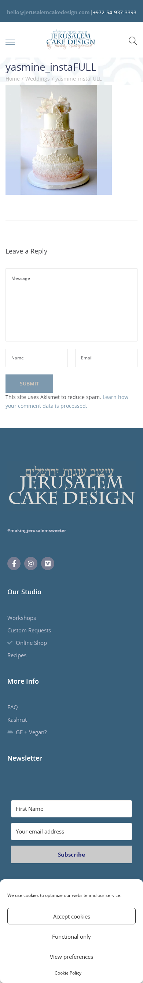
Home (13, 78)
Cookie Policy (68, 973)
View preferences (71, 956)
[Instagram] (30, 563)
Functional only (71, 936)
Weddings (37, 78)
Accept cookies (71, 916)
